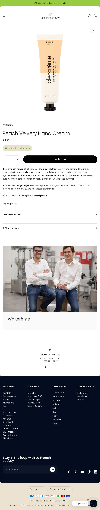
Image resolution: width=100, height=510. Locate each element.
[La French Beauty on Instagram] (75, 471)
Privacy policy (25, 505)
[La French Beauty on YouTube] (82, 471)
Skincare (56, 400)
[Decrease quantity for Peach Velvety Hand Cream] (6, 159)
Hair (54, 412)
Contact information (63, 505)
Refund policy (14, 505)
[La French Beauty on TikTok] (89, 471)
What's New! (58, 396)
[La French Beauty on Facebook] (68, 471)
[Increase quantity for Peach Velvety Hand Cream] (18, 159)
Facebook (82, 396)
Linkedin (81, 399)
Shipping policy (49, 505)
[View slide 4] (54, 367)
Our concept (58, 392)
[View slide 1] (45, 367)
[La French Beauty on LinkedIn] (95, 471)
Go (4, 406)
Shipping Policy (10, 203)
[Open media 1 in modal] (92, 30)
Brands (55, 423)
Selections (57, 420)
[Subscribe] (52, 469)
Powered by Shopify (61, 501)
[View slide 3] (51, 367)
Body (54, 416)
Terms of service (37, 505)
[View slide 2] (48, 367)
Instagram (82, 393)
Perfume (56, 408)
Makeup (56, 404)
